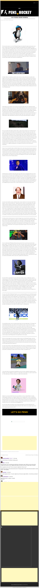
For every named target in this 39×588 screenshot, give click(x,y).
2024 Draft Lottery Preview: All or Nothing (32, 454)
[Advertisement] (19, 443)
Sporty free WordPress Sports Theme (16, 584)
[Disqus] (19, 469)
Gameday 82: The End (4, 454)
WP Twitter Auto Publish (16, 587)
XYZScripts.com (24, 587)
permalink (17, 451)
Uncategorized (10, 451)
